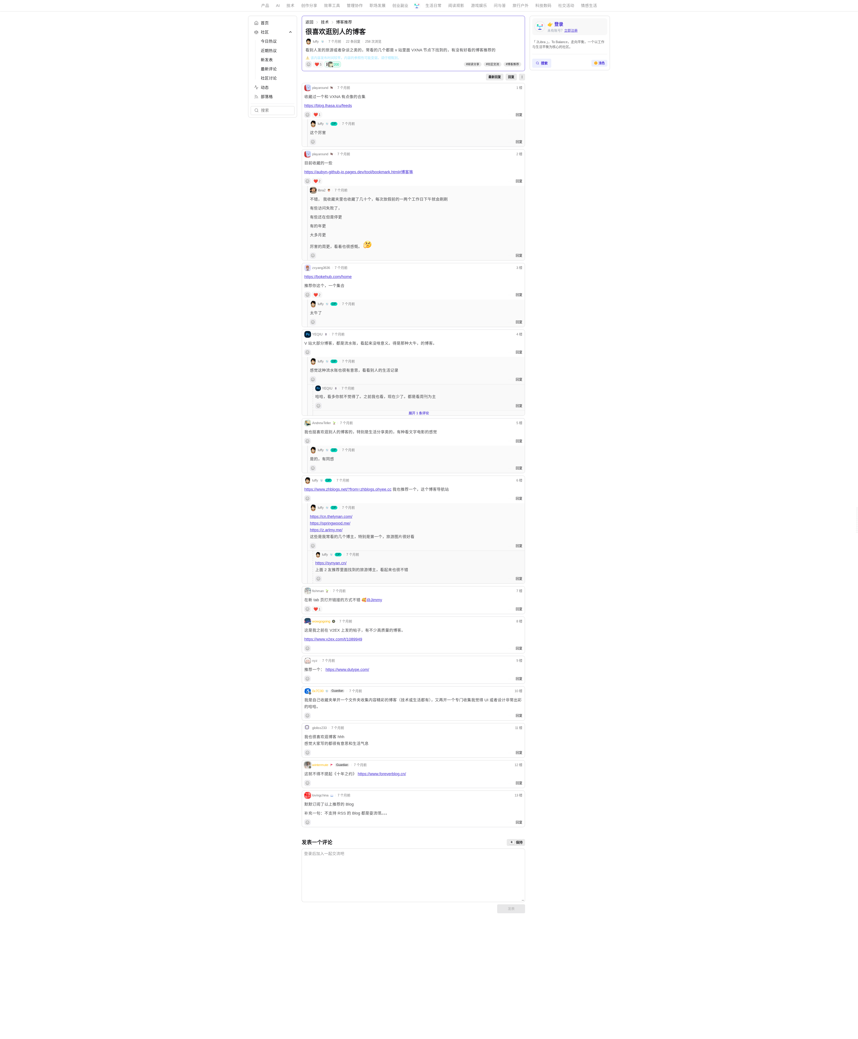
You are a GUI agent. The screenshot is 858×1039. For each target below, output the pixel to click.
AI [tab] (278, 5)
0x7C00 (318, 691)
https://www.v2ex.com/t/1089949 (333, 639)
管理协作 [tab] (355, 5)
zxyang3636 (321, 268)
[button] (522, 77)
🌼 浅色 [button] (599, 63)
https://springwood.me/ (330, 523)
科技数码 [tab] (543, 5)
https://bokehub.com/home (328, 276)
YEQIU (317, 334)
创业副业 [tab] (400, 5)
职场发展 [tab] (378, 5)
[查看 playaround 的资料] (307, 87)
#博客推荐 (512, 64)
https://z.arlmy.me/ (326, 530)
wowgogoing (321, 621)
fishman (318, 591)
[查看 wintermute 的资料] (307, 765)
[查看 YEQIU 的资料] (307, 334)
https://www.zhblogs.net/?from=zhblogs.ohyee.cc (347, 489)
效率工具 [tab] (332, 5)
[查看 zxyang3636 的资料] (307, 267)
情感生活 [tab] (589, 5)
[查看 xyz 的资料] (307, 660)
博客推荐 (344, 22)
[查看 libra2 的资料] (313, 190)
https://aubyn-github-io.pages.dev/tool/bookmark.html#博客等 (358, 172)
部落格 (267, 96)
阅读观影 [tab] (456, 5)
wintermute (320, 765)
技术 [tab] (290, 5)
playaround (320, 88)
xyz (315, 660)
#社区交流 (492, 64)
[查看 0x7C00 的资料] (307, 691)
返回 (309, 22)
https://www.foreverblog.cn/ (382, 774)
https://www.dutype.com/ (347, 669)
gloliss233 (319, 728)
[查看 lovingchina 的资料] (307, 795)
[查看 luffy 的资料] (308, 41)
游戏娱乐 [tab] (479, 5)
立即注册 (571, 30)
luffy (316, 41)
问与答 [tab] (500, 5)
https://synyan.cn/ (331, 563)
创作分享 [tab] (309, 5)
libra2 (322, 190)
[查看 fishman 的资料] (307, 591)
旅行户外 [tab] (521, 5)
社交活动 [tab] (566, 5)
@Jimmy (374, 600)
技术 (325, 22)
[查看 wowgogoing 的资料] (307, 621)
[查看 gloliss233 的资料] (307, 728)
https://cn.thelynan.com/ (331, 516)
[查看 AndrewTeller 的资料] (307, 423)
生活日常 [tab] (433, 5)
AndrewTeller (321, 423)
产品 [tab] (265, 5)
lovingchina (320, 795)
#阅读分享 (472, 64)
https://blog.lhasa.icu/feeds (328, 105)
